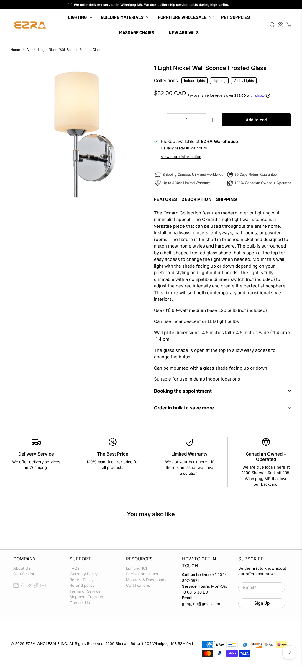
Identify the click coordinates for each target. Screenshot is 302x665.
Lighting (77, 17)
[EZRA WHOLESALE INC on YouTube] (43, 586)
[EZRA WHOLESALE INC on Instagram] (29, 586)
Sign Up (262, 603)
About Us (21, 568)
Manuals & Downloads (146, 579)
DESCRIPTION (196, 199)
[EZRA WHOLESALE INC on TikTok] (36, 586)
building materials (122, 17)
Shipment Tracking (86, 596)
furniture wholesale (182, 17)
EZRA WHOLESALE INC (46, 643)
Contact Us (80, 602)
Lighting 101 (136, 568)
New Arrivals (184, 32)
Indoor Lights (194, 81)
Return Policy (81, 579)
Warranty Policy (84, 573)
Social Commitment (143, 573)
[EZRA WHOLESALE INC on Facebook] (22, 586)
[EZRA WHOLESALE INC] (30, 25)
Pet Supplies (235, 17)
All (29, 49)
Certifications (25, 573)
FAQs (74, 568)
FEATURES (165, 199)
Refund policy (82, 585)
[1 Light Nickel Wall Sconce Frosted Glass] (79, 133)
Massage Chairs (136, 32)
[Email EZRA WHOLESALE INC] (16, 586)
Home (15, 49)
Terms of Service (85, 591)
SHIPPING (226, 199)
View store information (181, 157)
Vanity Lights (244, 81)
